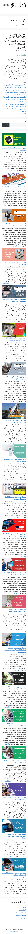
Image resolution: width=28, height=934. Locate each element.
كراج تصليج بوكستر (15, 101)
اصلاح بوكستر (10, 85)
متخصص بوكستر (16, 104)
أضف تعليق (20, 113)
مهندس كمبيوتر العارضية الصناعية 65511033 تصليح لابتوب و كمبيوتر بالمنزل (16, 836)
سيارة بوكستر (17, 97)
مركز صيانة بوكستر (15, 106)
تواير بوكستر (17, 92)
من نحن (23, 918)
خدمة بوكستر (14, 94)
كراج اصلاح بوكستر (13, 99)
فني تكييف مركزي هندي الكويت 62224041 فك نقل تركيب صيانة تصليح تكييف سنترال (15, 650)
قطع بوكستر (9, 97)
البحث (24, 122)
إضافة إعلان (22, 910)
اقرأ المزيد (7, 78)
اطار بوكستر (13, 87)
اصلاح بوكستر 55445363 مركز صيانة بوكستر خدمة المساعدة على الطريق (15, 40)
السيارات (21, 82)
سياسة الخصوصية (21, 915)
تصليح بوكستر (17, 90)
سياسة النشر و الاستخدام (19, 912)
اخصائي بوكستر (19, 85)
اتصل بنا (23, 907)
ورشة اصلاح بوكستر (15, 109)
